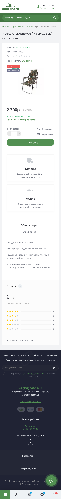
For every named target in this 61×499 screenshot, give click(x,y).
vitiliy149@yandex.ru (30, 401)
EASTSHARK (27, 60)
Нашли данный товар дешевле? (21, 119)
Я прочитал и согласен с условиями (33, 374)
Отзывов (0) (29, 231)
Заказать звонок (48, 8)
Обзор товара (29, 225)
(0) (16, 56)
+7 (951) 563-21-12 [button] (30, 388)
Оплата (30, 198)
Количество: (13, 128)
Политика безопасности (32, 373)
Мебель (21, 26)
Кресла (30, 26)
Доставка (30, 168)
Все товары (11, 26)
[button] (49, 5)
